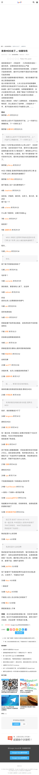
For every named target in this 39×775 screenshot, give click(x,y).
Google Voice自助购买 (19, 758)
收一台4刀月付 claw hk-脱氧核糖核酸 (13, 656)
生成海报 (20, 632)
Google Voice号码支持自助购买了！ (21, 625)
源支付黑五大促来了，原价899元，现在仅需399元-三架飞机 (20, 662)
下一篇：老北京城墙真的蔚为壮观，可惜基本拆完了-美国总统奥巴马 (19, 641)
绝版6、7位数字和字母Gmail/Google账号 (26, 691)
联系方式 (19, 766)
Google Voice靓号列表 (19, 753)
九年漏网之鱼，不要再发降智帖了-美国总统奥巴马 (17, 659)
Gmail (21, 679)
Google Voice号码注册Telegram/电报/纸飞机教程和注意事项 (9, 708)
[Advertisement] (19, 25)
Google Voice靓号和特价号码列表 (9, 691)
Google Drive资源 (18, 770)
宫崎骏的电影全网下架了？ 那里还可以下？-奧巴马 (17, 652)
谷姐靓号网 (19, 2)
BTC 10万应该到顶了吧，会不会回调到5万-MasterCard (18, 668)
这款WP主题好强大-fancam (11, 649)
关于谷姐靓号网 (26, 770)
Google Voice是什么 (29, 769)
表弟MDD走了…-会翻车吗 (14, 50)
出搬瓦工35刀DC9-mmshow (11, 665)
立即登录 (16, 724)
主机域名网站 (8, 46)
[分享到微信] (20, 630)
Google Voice (5, 679)
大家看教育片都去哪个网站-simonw (28, 707)
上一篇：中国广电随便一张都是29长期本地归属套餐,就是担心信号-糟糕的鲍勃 (20, 638)
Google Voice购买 (19, 769)
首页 (2, 46)
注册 (24, 724)
